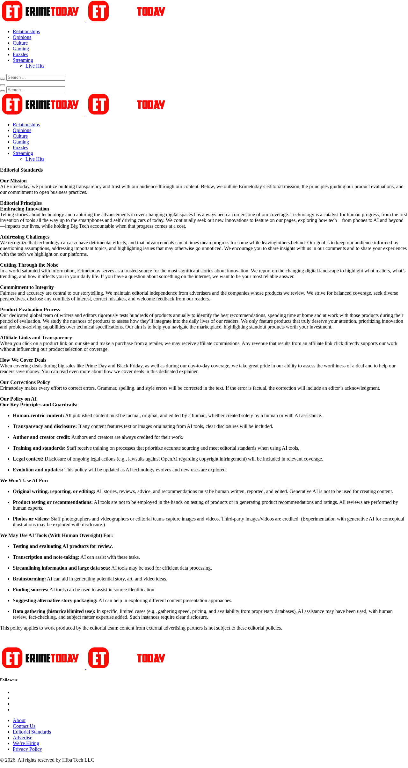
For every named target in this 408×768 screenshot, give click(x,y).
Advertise (22, 737)
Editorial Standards (32, 732)
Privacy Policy (27, 749)
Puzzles (20, 54)
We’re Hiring (26, 743)
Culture (20, 43)
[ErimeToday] (85, 20)
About (19, 720)
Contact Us (24, 726)
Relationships (26, 31)
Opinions (22, 37)
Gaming (21, 48)
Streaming (23, 60)
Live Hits (35, 66)
